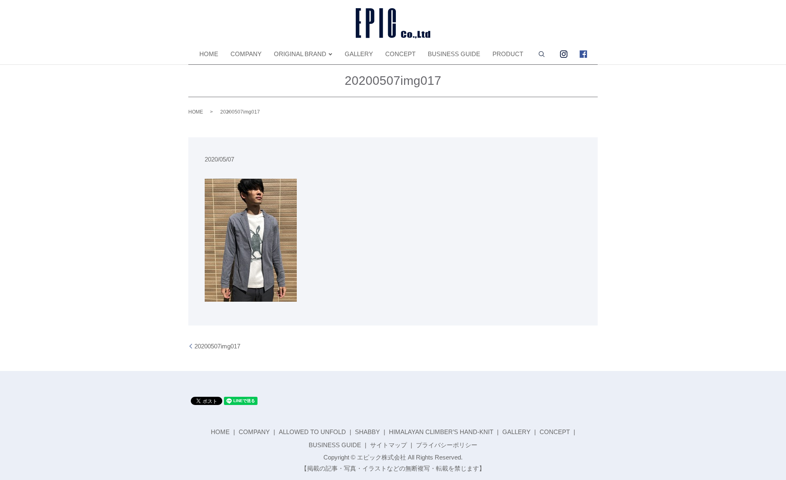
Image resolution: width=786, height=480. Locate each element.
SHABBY (367, 431)
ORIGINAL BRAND (300, 53)
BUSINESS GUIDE (454, 53)
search (541, 54)
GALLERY (359, 53)
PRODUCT (507, 53)
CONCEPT (400, 53)
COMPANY (246, 53)
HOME (208, 53)
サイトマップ (388, 444)
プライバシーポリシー (446, 444)
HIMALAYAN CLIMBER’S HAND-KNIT (441, 431)
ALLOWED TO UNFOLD (312, 431)
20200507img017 (217, 346)
